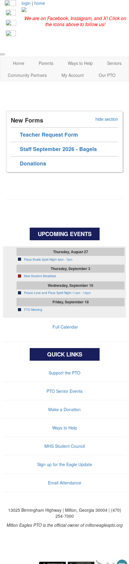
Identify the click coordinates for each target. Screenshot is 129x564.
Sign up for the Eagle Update (64, 464)
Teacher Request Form (49, 134)
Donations (33, 163)
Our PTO (107, 75)
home (39, 3)
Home (18, 63)
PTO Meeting (33, 310)
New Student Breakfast (40, 276)
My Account (73, 75)
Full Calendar (65, 327)
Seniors (114, 63)
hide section (106, 119)
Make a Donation (64, 409)
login (26, 3)
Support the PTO (64, 373)
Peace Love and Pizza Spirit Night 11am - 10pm (57, 293)
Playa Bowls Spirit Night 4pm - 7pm (48, 259)
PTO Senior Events (64, 391)
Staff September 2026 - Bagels (58, 149)
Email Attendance (64, 483)
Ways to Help (80, 63)
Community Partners (27, 75)
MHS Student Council (64, 446)
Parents (46, 63)
